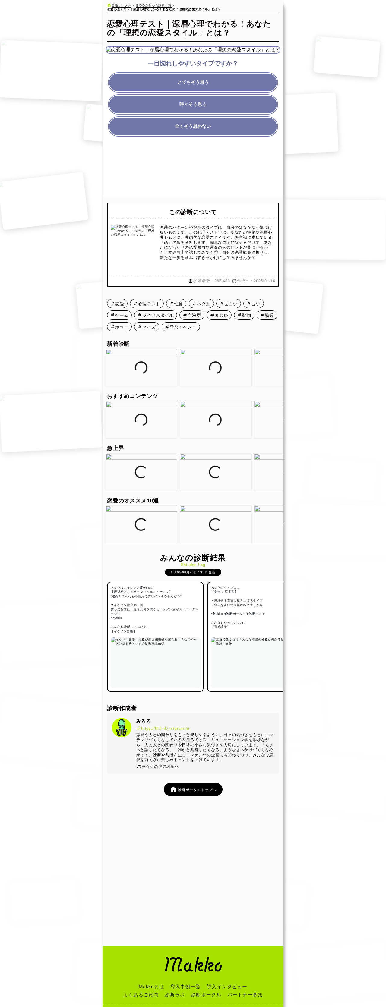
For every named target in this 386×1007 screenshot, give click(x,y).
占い (256, 304)
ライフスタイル (158, 315)
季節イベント (183, 327)
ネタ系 (203, 304)
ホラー (121, 327)
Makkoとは (151, 986)
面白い (231, 304)
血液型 (194, 315)
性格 (178, 304)
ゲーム (121, 315)
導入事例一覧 (185, 986)
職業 (269, 315)
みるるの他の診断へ (160, 766)
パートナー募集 (245, 994)
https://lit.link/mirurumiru (165, 728)
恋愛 (119, 304)
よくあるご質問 (141, 994)
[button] (279, 367)
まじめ (221, 315)
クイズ (149, 327)
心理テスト (149, 304)
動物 (246, 315)
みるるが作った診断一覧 (154, 5)
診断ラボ (175, 994)
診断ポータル (121, 5)
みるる (143, 720)
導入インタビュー (227, 986)
